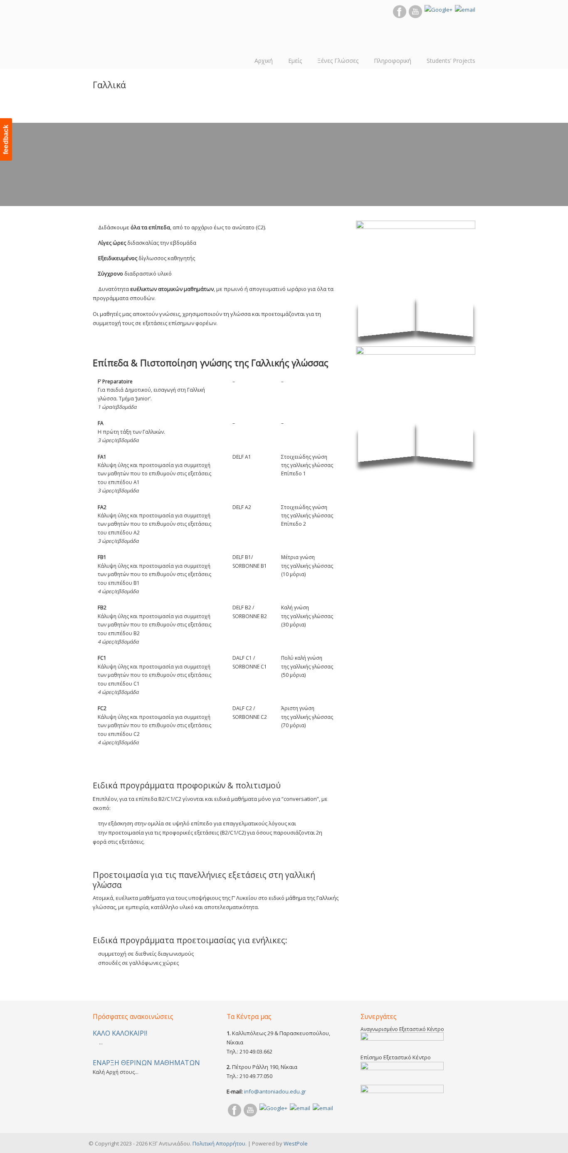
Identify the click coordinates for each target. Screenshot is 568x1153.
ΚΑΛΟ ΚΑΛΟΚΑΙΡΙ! (120, 1033)
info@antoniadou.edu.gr (275, 1091)
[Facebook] (399, 16)
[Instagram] (465, 9)
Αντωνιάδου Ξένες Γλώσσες (120, 33)
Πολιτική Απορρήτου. (220, 1143)
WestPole (296, 1143)
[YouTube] (415, 16)
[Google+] (438, 9)
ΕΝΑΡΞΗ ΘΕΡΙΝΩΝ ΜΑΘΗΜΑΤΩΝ (146, 1062)
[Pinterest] (300, 1108)
